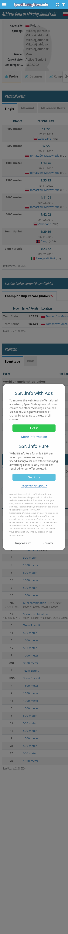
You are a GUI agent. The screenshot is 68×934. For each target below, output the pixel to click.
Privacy (48, 543)
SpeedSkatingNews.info (31, 4)
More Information (34, 437)
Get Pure (34, 477)
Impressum (23, 543)
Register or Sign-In (34, 486)
